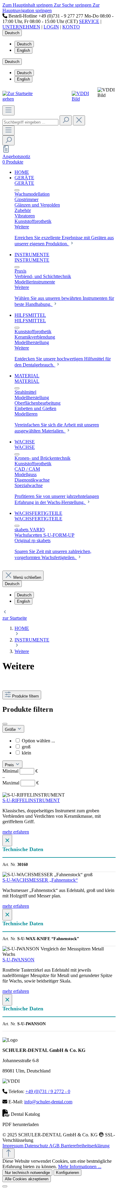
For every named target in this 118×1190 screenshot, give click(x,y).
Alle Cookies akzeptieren (26, 1179)
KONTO (71, 26)
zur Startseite (14, 618)
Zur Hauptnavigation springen (51, 7)
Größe (11, 729)
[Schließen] (4, 1186)
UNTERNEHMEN (21, 26)
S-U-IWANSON (18, 959)
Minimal (20, 771)
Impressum (13, 1145)
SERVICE (89, 21)
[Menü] (8, 110)
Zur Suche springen (73, 5)
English (23, 50)
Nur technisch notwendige (27, 1172)
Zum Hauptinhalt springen (28, 5)
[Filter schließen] (4, 724)
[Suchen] (66, 120)
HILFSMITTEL (30, 320)
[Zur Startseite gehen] (21, 98)
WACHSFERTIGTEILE (38, 518)
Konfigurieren (67, 1172)
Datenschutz (37, 1145)
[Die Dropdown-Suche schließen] (79, 120)
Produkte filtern (25, 696)
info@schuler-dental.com (48, 1101)
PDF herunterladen (20, 1124)
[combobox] (30, 122)
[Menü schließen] (17, 190)
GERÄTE (24, 183)
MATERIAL (27, 381)
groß (26, 746)
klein (26, 752)
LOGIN (51, 26)
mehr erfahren (15, 831)
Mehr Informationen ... (79, 1166)
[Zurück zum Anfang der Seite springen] (8, 1154)
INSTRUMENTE (32, 260)
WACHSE (25, 447)
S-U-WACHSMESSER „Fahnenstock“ (40, 880)
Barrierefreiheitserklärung (85, 1145)
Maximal (20, 782)
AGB (55, 1145)
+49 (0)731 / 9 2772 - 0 (47, 1091)
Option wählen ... (38, 740)
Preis (10, 765)
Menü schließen (27, 577)
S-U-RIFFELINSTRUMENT (31, 800)
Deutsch (24, 44)
